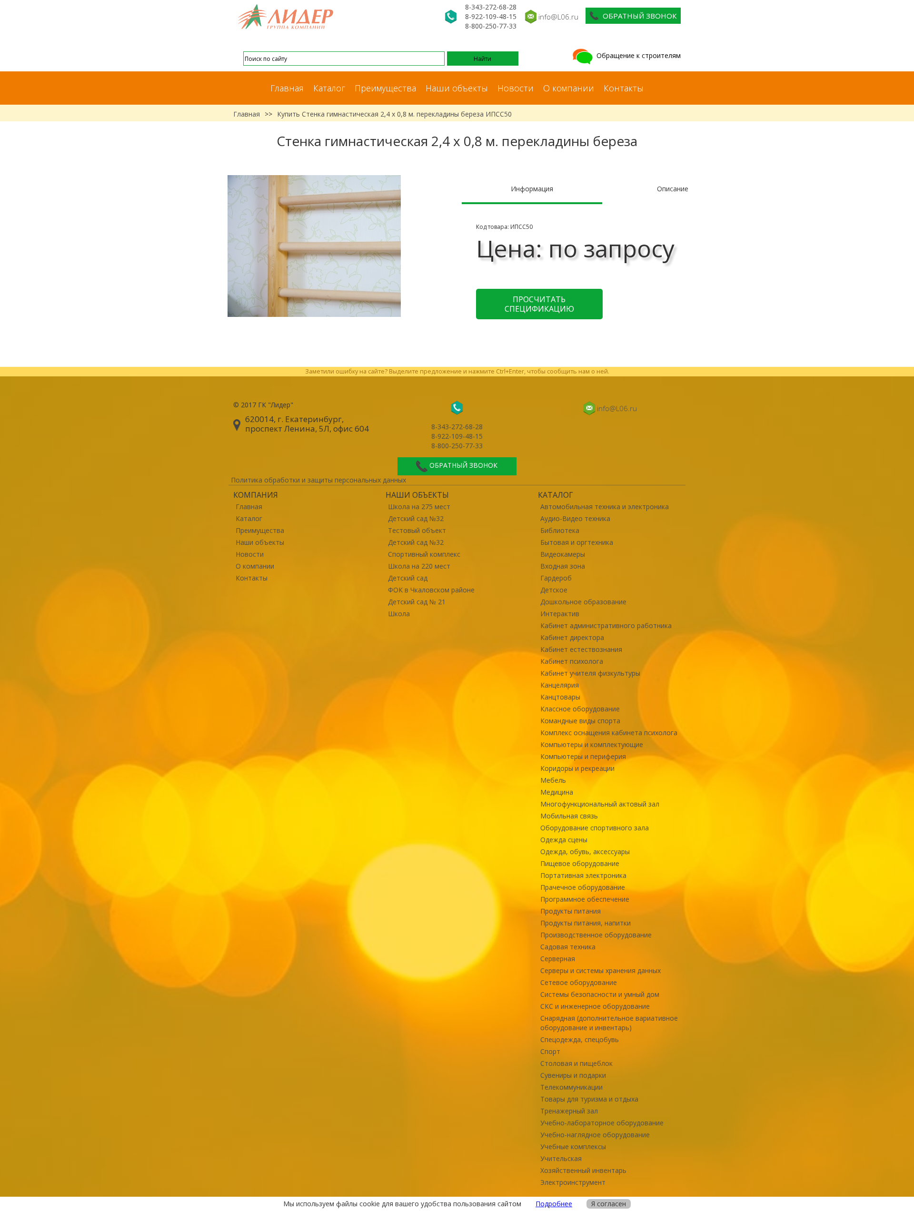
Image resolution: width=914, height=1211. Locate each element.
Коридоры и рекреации (577, 768)
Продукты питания (570, 911)
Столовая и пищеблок (576, 1063)
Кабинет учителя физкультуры (590, 673)
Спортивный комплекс (424, 554)
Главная (287, 88)
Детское (553, 589)
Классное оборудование (580, 708)
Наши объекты (457, 88)
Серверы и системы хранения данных (600, 970)
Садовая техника (568, 946)
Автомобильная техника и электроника (604, 506)
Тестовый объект (417, 530)
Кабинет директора (572, 637)
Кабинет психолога (571, 661)
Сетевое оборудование (578, 982)
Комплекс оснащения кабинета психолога (608, 732)
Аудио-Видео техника (575, 518)
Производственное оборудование (596, 934)
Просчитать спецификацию (539, 304)
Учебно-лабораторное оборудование (602, 1122)
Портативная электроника (583, 875)
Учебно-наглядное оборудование (595, 1134)
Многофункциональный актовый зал (599, 803)
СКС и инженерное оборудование (595, 1006)
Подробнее (554, 1203)
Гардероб (556, 577)
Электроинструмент (573, 1182)
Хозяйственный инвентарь (583, 1170)
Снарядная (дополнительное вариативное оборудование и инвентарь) (609, 1023)
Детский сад (407, 577)
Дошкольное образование (583, 601)
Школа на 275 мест (419, 506)
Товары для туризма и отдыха (589, 1098)
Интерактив (559, 613)
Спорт (550, 1051)
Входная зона (562, 566)
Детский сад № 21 (417, 601)
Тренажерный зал (569, 1110)
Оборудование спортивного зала (594, 827)
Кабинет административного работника (606, 625)
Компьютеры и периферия (583, 756)
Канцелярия (559, 684)
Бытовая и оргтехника (576, 542)
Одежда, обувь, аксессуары (585, 851)
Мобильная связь (569, 815)
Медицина (556, 792)
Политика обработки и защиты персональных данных (318, 479)
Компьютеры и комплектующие (591, 744)
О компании (568, 88)
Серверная (557, 958)
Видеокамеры (562, 554)
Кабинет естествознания (581, 649)
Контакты (624, 88)
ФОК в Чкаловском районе (431, 589)
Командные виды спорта (580, 720)
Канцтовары (560, 696)
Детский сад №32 (416, 518)
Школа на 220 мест (419, 566)
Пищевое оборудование (579, 863)
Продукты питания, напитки (585, 922)
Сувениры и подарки (573, 1075)
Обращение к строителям (638, 55)
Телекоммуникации (571, 1087)
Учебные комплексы (573, 1146)
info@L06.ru (558, 16)
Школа (399, 613)
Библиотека (559, 530)
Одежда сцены (563, 839)
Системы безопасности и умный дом (599, 994)
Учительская (561, 1158)
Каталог (329, 88)
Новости (515, 88)
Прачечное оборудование (582, 887)
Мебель (553, 780)
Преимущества (385, 88)
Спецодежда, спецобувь (579, 1039)
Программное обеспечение (584, 899)
